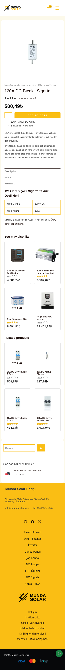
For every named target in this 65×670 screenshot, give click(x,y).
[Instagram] (25, 521)
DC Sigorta (32, 577)
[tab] (32, 171)
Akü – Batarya (32, 538)
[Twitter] (39, 521)
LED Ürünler (32, 571)
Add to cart (38, 115)
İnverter (32, 545)
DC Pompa (32, 564)
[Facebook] (32, 521)
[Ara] (41, 447)
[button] (59, 653)
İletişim (32, 612)
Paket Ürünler (32, 532)
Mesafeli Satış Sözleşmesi (32, 639)
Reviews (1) (10, 183)
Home (7, 85)
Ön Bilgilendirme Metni (32, 633)
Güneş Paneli (32, 551)
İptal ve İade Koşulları (32, 628)
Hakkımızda (33, 617)
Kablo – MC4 (32, 583)
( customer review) (26, 98)
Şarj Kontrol (33, 558)
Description (10, 171)
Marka (7, 177)
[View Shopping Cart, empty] (47, 8)
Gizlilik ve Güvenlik (32, 622)
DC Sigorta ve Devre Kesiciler (23, 85)
